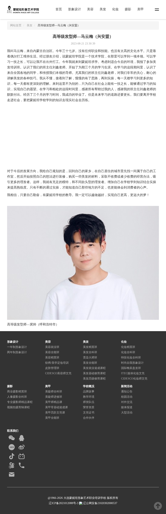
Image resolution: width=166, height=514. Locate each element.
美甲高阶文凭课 (55, 412)
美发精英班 (90, 347)
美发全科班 (90, 352)
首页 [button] (58, 9)
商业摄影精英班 (17, 391)
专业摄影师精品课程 (20, 402)
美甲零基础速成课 (56, 407)
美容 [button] (90, 9)
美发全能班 (90, 362)
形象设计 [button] (74, 9)
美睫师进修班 (53, 396)
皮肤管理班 (52, 368)
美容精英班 (52, 357)
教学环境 (88, 396)
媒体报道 (126, 407)
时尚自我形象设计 (132, 362)
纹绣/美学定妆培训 (57, 362)
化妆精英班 (128, 347)
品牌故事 (88, 391)
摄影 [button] (128, 9)
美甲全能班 (52, 417)
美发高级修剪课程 (94, 378)
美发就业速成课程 (94, 368)
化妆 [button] (115, 9)
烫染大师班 (90, 357)
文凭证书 (88, 412)
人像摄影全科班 (17, 396)
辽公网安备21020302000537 (99, 503)
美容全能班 (52, 352)
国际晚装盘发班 (131, 368)
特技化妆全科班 (131, 357)
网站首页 (15, 25)
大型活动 (126, 412)
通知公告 (126, 391)
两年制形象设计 (17, 352)
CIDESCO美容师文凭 (58, 373)
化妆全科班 (128, 352)
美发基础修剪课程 (94, 373)
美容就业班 (52, 347)
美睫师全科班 (53, 391)
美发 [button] (103, 9)
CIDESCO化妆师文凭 (134, 378)
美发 (29, 25)
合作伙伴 (88, 417)
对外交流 (126, 402)
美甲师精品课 (53, 402)
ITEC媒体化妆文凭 (133, 373)
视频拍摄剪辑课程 (18, 407)
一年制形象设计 (17, 347)
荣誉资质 (88, 407)
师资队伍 (88, 402)
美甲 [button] (140, 9)
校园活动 (126, 396)
